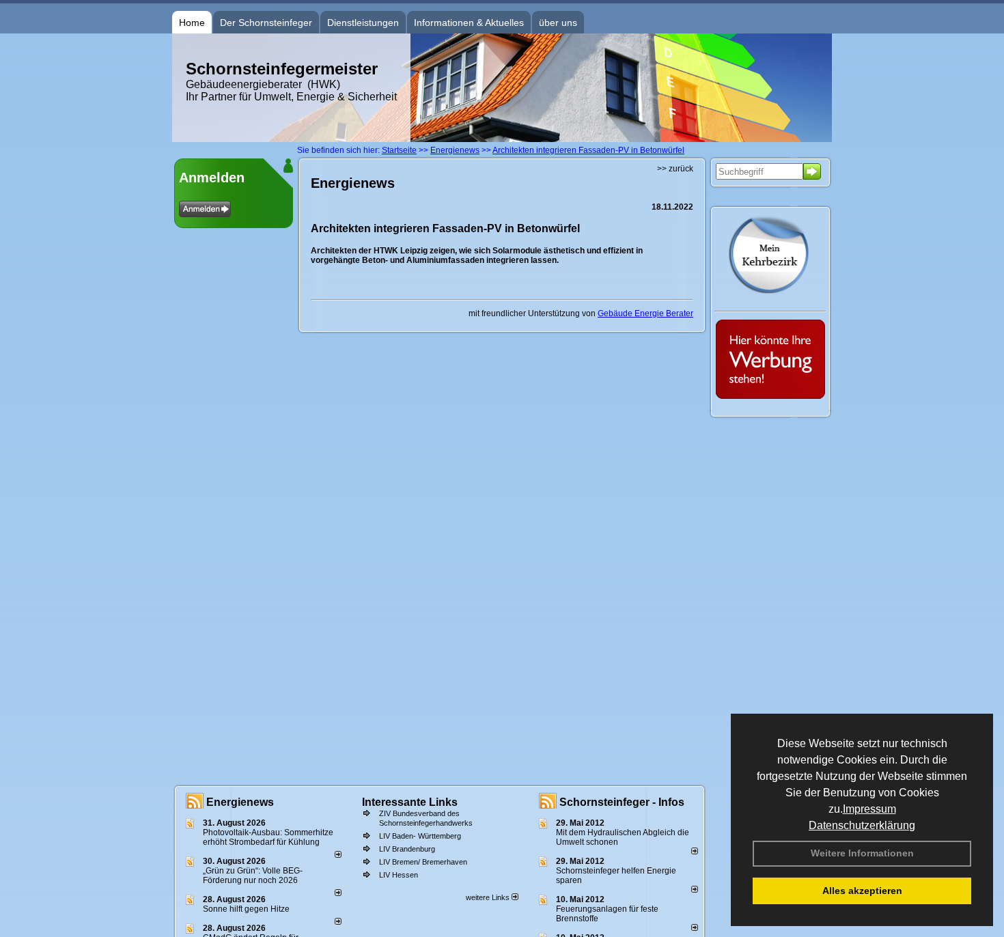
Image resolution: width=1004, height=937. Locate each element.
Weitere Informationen (862, 853)
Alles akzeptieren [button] (862, 890)
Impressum (869, 809)
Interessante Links (410, 802)
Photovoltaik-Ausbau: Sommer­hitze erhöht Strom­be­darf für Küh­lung (268, 837)
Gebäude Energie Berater (645, 313)
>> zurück (675, 168)
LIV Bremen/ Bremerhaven (423, 862)
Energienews (240, 802)
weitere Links (489, 897)
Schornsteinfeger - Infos (621, 802)
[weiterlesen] (338, 855)
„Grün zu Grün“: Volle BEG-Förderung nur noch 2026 (253, 875)
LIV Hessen (398, 875)
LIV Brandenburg (407, 849)
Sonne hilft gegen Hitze (246, 909)
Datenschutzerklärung (862, 825)
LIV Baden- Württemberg (420, 836)
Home (192, 22)
